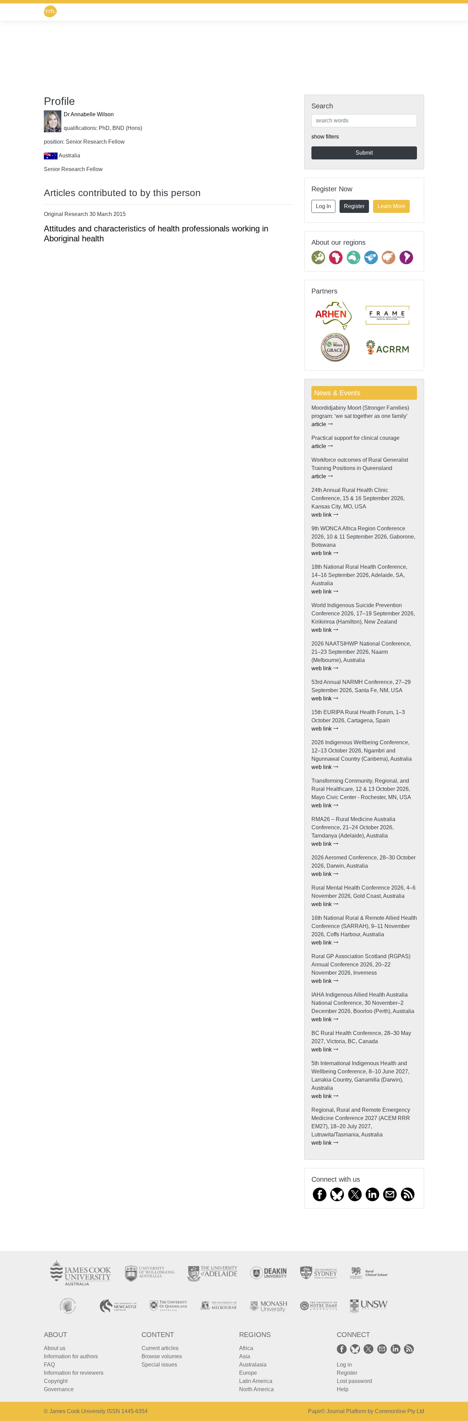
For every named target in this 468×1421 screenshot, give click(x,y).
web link (322, 515)
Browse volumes (161, 1356)
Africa (246, 1348)
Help (342, 1389)
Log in (344, 1365)
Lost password (354, 1381)
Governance (59, 1389)
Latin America (255, 1381)
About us (54, 1348)
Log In (323, 206)
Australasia (253, 1365)
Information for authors (71, 1356)
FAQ (49, 1365)
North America (256, 1389)
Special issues (159, 1365)
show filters (325, 137)
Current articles (159, 1348)
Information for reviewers (73, 1373)
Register (354, 206)
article (319, 424)
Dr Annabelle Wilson (89, 114)
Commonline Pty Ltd (399, 1411)
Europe (248, 1373)
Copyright (55, 1381)
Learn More (391, 206)
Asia (244, 1356)
